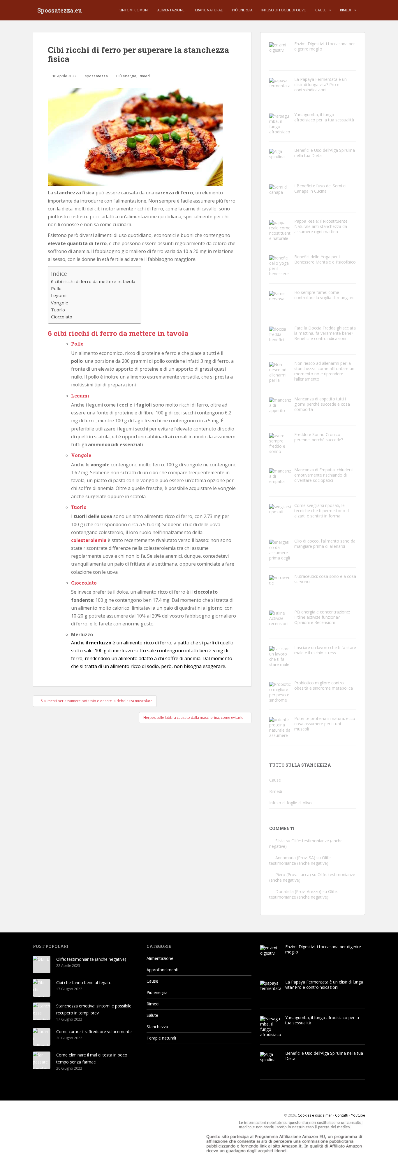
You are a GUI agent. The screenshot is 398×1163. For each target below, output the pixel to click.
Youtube (358, 1115)
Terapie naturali (208, 10)
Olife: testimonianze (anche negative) (300, 860)
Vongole (59, 303)
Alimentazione (170, 10)
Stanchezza (157, 1026)
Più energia (242, 10)
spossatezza (96, 76)
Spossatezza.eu (59, 10)
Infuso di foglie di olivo (284, 10)
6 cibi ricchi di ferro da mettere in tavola (93, 281)
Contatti (341, 1115)
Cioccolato (61, 317)
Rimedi (345, 10)
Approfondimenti (162, 969)
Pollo (56, 288)
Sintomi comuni (134, 10)
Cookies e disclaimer (315, 1115)
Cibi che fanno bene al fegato (84, 982)
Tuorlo (58, 310)
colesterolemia (89, 540)
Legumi (58, 295)
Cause (320, 10)
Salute (152, 1015)
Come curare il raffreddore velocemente (94, 1031)
